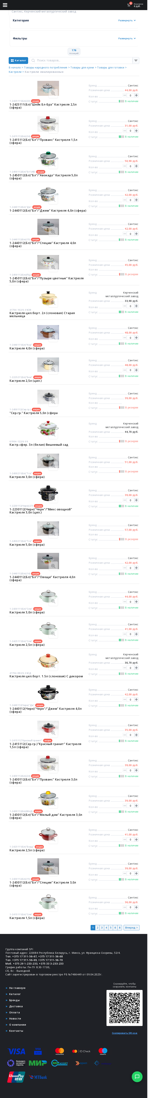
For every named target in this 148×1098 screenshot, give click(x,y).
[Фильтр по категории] (135, 60)
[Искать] (33, 60)
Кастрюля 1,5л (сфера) (27, 918)
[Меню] (5, 5)
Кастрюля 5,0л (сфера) (27, 545)
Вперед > (131, 927)
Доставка (16, 1006)
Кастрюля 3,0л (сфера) (27, 477)
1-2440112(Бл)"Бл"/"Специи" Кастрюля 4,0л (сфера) (43, 244)
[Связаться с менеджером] (137, 1076)
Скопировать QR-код (124, 1033)
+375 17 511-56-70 (50, 960)
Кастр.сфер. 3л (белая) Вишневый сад (39, 445)
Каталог (15, 994)
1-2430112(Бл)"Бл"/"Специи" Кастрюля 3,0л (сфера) (43, 883)
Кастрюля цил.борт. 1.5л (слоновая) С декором (46, 676)
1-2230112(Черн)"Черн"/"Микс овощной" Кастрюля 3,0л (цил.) (41, 510)
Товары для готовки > (112, 67)
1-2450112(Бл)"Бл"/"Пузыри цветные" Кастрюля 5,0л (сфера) (47, 279)
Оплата (14, 1012)
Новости (15, 1018)
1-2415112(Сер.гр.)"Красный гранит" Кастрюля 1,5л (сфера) (45, 745)
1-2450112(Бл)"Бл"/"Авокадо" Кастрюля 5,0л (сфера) (44, 176)
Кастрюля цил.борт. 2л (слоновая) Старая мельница (42, 314)
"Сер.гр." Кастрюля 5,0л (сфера (34, 413)
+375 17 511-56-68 (50, 956)
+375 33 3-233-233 (51, 963)
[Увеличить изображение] (53, 93)
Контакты (16, 1030)
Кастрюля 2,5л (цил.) (26, 381)
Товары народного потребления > (47, 67)
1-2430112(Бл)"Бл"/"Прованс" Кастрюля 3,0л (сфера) (43, 780)
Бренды (14, 1000)
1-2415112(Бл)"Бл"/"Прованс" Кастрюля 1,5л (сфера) (43, 141)
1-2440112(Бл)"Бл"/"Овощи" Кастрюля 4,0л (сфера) (42, 578)
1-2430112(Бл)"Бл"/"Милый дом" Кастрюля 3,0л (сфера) (46, 816)
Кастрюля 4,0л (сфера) (27, 348)
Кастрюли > (16, 71)
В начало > (16, 67)
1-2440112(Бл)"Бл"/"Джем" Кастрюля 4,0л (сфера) (48, 211)
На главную (17, 988)
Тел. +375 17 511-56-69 (21, 960)
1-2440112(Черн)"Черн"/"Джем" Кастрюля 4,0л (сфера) (46, 710)
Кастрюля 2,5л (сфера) (27, 645)
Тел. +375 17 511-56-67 (21, 956)
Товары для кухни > (83, 67)
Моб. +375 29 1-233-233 (21, 963)
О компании (17, 1024)
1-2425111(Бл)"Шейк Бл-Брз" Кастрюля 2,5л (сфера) (43, 105)
